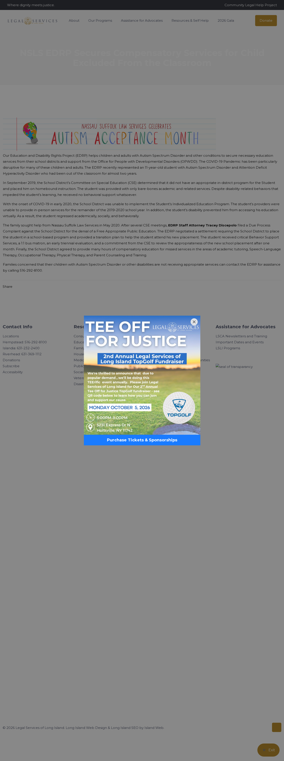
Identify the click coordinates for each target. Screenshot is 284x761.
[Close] (194, 321)
